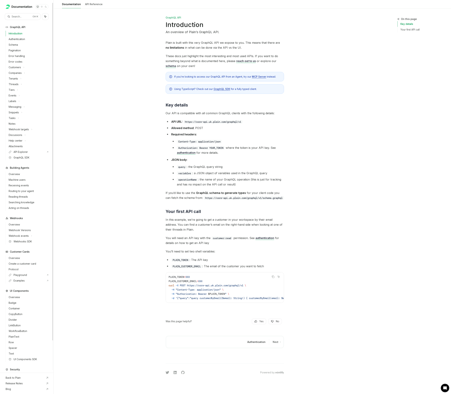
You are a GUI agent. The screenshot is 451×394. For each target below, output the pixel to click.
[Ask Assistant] (278, 276)
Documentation (71, 4)
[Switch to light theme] (42, 6)
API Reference (94, 4)
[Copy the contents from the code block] (273, 276)
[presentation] (26, 186)
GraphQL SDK (222, 88)
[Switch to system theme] (37, 6)
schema (171, 66)
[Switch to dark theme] (46, 6)
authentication (186, 152)
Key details (406, 23)
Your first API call (410, 29)
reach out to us (246, 61)
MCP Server (259, 76)
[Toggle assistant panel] (45, 16)
